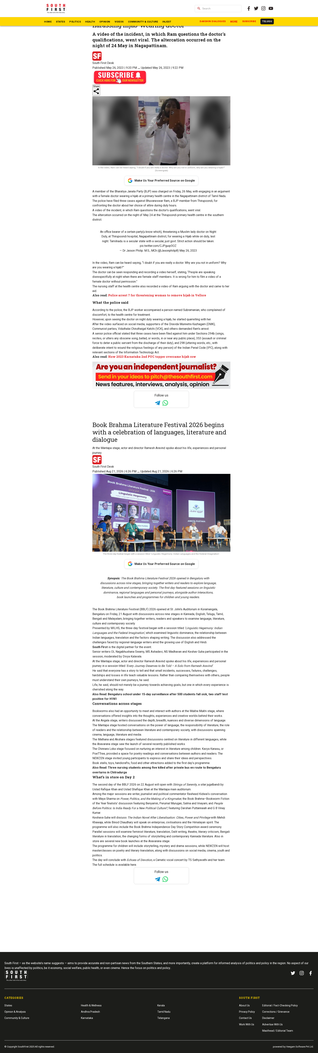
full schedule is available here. (117, 864)
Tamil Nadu (163, 1011)
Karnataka (87, 1018)
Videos (119, 21)
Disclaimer (268, 1018)
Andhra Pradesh (90, 1011)
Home (48, 21)
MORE (234, 21)
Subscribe (249, 21)
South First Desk (103, 63)
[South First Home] (56, 8)
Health (90, 21)
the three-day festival (135, 628)
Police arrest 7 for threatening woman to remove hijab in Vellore (157, 295)
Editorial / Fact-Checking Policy (280, 1005)
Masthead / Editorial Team (277, 1030)
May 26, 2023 (188, 250)
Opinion (104, 21)
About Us (244, 1005)
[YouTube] (271, 8)
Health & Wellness (91, 1005)
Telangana (163, 1018)
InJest (166, 21)
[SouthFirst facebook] (249, 8)
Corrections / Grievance (275, 1011)
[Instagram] (263, 8)
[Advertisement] (159, 925)
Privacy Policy (247, 1011)
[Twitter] (256, 8)
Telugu (267, 21)
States (60, 21)
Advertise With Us (272, 1024)
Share (96, 86)
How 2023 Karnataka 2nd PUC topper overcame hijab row (152, 356)
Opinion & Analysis (15, 1011)
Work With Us (246, 1024)
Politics (75, 21)
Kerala (161, 1005)
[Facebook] (311, 973)
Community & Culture (143, 21)
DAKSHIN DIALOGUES (213, 21)
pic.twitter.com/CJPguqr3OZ (158, 246)
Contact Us (245, 1018)
